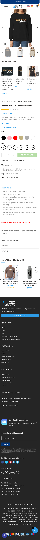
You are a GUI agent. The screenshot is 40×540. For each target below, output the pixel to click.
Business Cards (6, 383)
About (3, 330)
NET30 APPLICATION (20, 1)
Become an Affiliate (20, 315)
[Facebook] (8, 177)
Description (6, 188)
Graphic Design (6, 380)
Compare (6, 160)
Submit (6, 444)
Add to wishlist (19, 160)
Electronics (5, 374)
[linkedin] (14, 177)
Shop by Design (11, 101)
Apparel (12, 169)
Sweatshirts (17, 170)
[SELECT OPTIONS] (17, 271)
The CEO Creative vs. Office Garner (12, 486)
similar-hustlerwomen (12, 174)
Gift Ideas (19, 169)
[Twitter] (10, 177)
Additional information (10, 240)
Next (37, 74)
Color (3, 131)
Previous (2, 74)
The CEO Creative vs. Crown (10, 494)
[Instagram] (10, 472)
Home (3, 101)
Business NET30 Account (9, 336)
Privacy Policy (5, 351)
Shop (3, 327)
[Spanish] (32, 6)
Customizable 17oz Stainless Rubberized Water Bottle (30, 283)
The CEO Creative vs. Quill (9, 483)
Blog (2, 333)
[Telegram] (17, 177)
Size (3, 143)
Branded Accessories (8, 377)
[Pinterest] (12, 177)
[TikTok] (17, 472)
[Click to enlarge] (5, 44)
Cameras (4, 386)
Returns (3, 354)
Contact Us (5, 362)
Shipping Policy (6, 359)
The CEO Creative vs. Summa (10, 491)
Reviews (4, 246)
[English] (28, 6)
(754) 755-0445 (13, 405)
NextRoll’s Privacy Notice (7, 452)
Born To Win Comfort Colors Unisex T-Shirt (10, 282)
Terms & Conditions (7, 356)
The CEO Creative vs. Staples (10, 489)
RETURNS (4, 251)
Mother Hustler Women (25, 101)
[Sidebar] (2, 164)
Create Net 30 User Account (10, 339)
